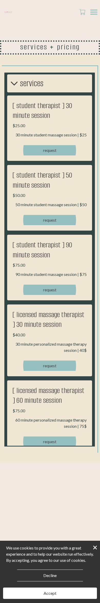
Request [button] (49, 150)
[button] (83, 11)
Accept (50, 593)
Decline (50, 575)
